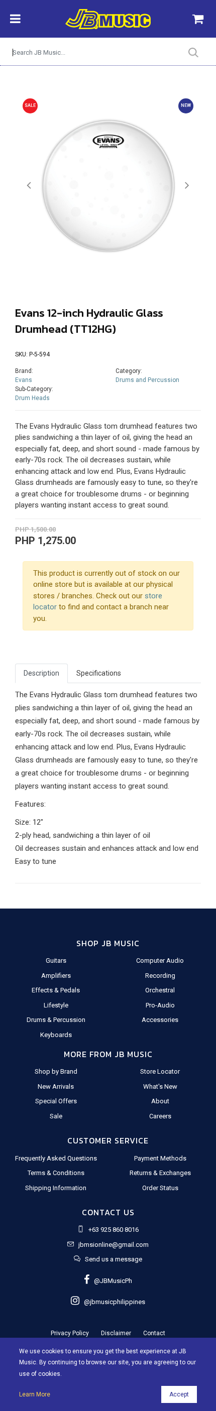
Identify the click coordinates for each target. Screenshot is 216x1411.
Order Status (160, 1188)
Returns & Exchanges (160, 1173)
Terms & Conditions (56, 1173)
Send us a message (113, 1259)
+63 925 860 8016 (113, 1229)
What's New (160, 1086)
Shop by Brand (56, 1071)
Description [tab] (41, 673)
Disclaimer (116, 1333)
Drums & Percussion (56, 1019)
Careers (160, 1116)
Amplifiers (56, 975)
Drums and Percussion (147, 379)
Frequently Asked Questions (56, 1158)
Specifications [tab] (98, 673)
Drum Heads (32, 398)
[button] (29, 185)
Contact (154, 1333)
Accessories (160, 1019)
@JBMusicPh (110, 1281)
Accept (179, 1394)
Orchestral (160, 990)
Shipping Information (55, 1188)
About (160, 1101)
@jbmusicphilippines (112, 1302)
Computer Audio (160, 960)
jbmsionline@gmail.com (113, 1244)
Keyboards (56, 1035)
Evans (23, 379)
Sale (56, 1116)
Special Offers (56, 1101)
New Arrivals (56, 1086)
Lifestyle (56, 1005)
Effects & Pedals (56, 990)
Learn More (34, 1394)
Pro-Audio (160, 1005)
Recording (160, 975)
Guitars (56, 960)
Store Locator (160, 1071)
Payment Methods (160, 1158)
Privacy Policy (70, 1333)
